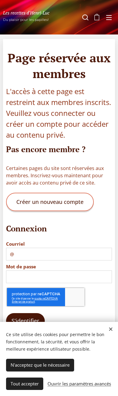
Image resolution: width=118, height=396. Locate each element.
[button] (85, 17)
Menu (109, 17)
